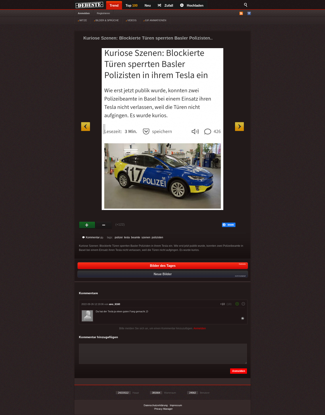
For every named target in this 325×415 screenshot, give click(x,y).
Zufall (168, 5)
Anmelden (84, 13)
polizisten (157, 237)
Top (132, 5)
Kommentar (94, 237)
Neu (148, 5)
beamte (135, 237)
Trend (114, 5)
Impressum (176, 405)
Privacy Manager (163, 408)
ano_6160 (114, 304)
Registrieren (103, 13)
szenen (145, 237)
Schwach (104, 225)
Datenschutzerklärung (156, 405)
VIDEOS (131, 20)
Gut (87, 225)
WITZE (83, 20)
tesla (127, 237)
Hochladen (195, 5)
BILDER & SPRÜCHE (107, 20)
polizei (119, 237)
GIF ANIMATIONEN (155, 20)
